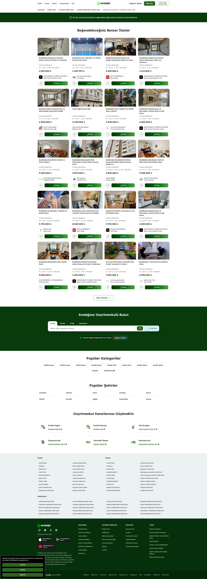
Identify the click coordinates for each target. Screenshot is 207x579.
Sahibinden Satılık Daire (46, 501)
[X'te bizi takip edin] (51, 530)
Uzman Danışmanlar (132, 546)
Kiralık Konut (65, 365)
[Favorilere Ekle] (41, 83)
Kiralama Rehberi (84, 539)
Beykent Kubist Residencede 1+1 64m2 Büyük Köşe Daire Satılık (52, 110)
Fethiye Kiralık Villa (146, 487)
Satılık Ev (42, 466)
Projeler (95, 371)
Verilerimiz (81, 553)
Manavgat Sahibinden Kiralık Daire (151, 507)
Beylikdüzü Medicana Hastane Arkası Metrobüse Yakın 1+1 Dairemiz (151, 60)
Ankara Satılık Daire (45, 487)
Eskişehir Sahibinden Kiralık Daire (151, 501)
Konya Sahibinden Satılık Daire (82, 501)
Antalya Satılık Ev (78, 472)
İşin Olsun (103, 575)
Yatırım (54, 3)
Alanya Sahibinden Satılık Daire (83, 510)
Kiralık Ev (110, 466)
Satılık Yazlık (43, 481)
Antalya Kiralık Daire (147, 463)
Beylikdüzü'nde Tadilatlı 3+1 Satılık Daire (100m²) (120, 110)
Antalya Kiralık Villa (146, 490)
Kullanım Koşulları (155, 529)
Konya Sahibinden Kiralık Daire (116, 510)
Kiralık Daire (96, 365)
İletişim (104, 546)
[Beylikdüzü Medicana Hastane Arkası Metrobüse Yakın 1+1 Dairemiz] (154, 47)
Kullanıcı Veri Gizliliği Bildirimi (158, 545)
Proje (72, 323)
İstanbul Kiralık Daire (113, 490)
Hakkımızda (106, 529)
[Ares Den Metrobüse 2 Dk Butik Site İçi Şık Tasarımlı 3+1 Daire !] (120, 251)
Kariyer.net (94, 575)
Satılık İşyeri (142, 365)
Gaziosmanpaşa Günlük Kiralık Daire (152, 475)
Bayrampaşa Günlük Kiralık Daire (151, 472)
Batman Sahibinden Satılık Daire (49, 507)
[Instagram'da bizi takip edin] (39, 530)
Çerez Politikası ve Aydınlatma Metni (159, 537)
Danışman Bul (130, 529)
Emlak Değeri (82, 550)
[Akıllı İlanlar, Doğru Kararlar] (103, 3)
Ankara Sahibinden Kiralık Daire (117, 507)
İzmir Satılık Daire (78, 469)
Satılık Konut (49, 365)
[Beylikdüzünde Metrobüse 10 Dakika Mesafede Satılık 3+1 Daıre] (120, 47)
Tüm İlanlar (102, 298)
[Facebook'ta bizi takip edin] (45, 530)
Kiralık (47, 3)
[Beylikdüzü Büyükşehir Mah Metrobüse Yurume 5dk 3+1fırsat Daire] (87, 149)
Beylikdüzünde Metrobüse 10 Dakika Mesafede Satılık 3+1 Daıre (119, 59)
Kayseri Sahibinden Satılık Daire (49, 513)
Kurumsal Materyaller (109, 539)
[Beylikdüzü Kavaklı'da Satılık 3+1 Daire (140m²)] (53, 149)
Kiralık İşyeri (158, 365)
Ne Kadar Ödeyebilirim (85, 546)
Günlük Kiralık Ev (112, 472)
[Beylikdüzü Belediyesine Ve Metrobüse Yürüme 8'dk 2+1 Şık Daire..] (154, 98)
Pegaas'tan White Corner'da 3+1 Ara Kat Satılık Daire (120, 212)
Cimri (140, 575)
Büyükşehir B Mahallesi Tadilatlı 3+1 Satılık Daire (53, 212)
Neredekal (147, 575)
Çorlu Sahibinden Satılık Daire (82, 513)
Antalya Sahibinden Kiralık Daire (117, 513)
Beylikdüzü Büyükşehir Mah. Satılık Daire (53, 263)
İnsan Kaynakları (107, 543)
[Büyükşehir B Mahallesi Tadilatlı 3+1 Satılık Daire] (53, 200)
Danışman (83, 323)
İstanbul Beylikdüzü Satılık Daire (88, 10)
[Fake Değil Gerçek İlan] (87, 98)
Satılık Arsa (126, 365)
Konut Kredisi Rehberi (85, 543)
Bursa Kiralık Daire (146, 466)
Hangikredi (133, 575)
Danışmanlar (64, 3)
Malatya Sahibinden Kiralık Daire (117, 504)
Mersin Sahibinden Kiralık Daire (150, 504)
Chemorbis (165, 575)
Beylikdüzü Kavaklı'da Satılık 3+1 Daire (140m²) (52, 161)
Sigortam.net (113, 575)
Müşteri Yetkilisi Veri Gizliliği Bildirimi (158, 553)
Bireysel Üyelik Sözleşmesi (157, 532)
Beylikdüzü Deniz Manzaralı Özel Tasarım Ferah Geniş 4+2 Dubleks (85, 212)
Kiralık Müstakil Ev (112, 481)
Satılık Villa (111, 365)
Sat (73, 3)
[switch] (151, 328)
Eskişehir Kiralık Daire (147, 469)
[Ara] (140, 328)
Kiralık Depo (111, 478)
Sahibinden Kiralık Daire (114, 501)
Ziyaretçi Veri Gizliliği (156, 548)
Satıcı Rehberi (82, 536)
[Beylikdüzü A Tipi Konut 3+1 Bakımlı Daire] (154, 251)
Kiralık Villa (110, 469)
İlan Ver (149, 3)
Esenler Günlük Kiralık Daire (149, 478)
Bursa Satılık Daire (79, 466)
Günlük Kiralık (109, 371)
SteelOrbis (156, 575)
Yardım (104, 550)
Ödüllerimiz (105, 532)
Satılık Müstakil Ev (44, 475)
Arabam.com (123, 575)
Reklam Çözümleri (108, 536)
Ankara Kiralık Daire (113, 487)
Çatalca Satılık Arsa (79, 478)
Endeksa (86, 575)
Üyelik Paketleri (131, 539)
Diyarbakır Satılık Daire (46, 490)
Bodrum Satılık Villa (79, 490)
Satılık (39, 3)
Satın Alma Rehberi (84, 532)
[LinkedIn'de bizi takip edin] (56, 530)
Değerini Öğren (135, 3)
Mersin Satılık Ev (78, 475)
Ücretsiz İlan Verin (132, 536)
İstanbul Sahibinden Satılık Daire (83, 504)
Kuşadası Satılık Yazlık (80, 487)
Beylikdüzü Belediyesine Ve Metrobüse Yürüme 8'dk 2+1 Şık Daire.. (151, 111)
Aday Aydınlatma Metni (156, 557)
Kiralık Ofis (110, 484)
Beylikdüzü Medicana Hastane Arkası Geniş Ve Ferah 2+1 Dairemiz (53, 59)
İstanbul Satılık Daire (66, 10)
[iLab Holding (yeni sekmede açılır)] (48, 575)
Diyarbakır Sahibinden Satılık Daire (50, 504)
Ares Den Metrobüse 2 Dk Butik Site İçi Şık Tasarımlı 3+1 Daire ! (120, 263)
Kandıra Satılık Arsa (79, 481)
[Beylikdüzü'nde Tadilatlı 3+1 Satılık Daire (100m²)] (120, 98)
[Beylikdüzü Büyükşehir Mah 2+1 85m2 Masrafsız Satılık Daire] (154, 149)
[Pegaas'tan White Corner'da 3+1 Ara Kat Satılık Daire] (120, 200)
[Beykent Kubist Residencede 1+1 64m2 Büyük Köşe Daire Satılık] (53, 98)
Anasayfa (41, 10)
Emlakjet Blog (82, 529)
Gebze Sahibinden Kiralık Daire (150, 513)
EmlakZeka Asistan (132, 543)
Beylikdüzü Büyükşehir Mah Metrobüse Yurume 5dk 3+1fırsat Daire (85, 162)
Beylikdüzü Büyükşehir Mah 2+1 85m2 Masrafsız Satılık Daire (151, 161)
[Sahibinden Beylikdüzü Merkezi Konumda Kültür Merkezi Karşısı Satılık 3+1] (120, 149)
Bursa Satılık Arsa (78, 484)
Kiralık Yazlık (111, 475)
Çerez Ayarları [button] (154, 541)
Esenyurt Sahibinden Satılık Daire (83, 507)
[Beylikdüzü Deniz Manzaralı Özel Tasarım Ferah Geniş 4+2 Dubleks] (87, 200)
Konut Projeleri (43, 484)
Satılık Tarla (43, 478)
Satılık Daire (51, 10)
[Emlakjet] (44, 525)
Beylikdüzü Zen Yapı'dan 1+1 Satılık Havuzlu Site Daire (86, 59)
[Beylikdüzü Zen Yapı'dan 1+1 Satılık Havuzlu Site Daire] (87, 47)
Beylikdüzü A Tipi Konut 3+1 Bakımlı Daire (153, 263)
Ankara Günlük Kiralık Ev (148, 484)
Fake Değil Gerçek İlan (81, 109)
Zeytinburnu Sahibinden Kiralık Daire (152, 510)
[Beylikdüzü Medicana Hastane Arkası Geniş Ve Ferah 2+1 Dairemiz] (53, 47)
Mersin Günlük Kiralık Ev (148, 481)
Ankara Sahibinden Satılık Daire (49, 510)
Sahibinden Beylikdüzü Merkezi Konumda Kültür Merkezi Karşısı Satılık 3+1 (118, 162)
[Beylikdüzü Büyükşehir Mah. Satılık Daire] (53, 251)
